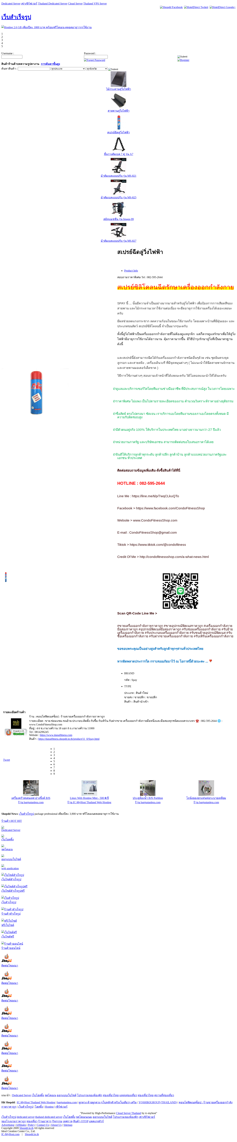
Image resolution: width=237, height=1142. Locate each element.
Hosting (49, 1107)
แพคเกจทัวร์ (96, 1121)
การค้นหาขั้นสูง (50, 63)
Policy (31, 1125)
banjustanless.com (67, 1102)
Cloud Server (75, 3)
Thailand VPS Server (95, 3)
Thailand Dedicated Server (52, 3)
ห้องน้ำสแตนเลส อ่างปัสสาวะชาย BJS (148, 798)
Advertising (7, 1125)
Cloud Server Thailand (128, 1113)
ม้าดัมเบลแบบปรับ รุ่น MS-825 (118, 197)
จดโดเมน (7, 849)
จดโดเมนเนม (84, 1117)
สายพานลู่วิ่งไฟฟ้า (118, 110)
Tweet (6, 759)
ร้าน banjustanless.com (31, 802)
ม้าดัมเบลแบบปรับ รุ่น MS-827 (118, 240)
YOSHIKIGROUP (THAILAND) (158, 1102)
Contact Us (43, 1125)
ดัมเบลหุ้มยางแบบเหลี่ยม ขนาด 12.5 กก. (89, 798)
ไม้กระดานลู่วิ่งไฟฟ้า (118, 89)
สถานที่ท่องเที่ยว (164, 1095)
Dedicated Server (10, 3)
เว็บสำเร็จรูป (16, 17)
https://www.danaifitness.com (56, 735)
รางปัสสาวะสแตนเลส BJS (206, 798)
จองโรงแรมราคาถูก (13, 1121)
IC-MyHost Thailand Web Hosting (36, 1102)
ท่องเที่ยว (32, 1121)
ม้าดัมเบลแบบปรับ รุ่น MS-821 (118, 175)
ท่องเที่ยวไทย (111, 1095)
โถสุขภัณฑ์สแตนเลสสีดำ (31, 798)
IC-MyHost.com (10, 1134)
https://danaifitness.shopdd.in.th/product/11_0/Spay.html (68, 738)
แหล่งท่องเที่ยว (128, 1095)
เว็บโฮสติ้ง (7, 839)
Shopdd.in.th (26, 1128)
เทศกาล (68, 1121)
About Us (56, 1125)
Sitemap (68, 1125)
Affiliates (21, 1125)
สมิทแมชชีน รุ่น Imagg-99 (118, 219)
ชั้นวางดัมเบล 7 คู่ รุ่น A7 (118, 154)
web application (10, 868)
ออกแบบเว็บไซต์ (11, 859)
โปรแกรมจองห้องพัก (89, 1095)
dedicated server (26, 1117)
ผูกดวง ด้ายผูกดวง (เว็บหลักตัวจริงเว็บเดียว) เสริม (108, 1102)
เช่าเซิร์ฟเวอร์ (29, 3)
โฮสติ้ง (39, 1107)
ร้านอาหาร (45, 1121)
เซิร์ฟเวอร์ (61, 1107)
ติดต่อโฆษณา (9, 965)
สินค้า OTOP (80, 1121)
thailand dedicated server (48, 1117)
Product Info (131, 270)
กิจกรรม (57, 1121)
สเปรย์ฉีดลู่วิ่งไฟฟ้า (118, 132)
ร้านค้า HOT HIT (11, 821)
